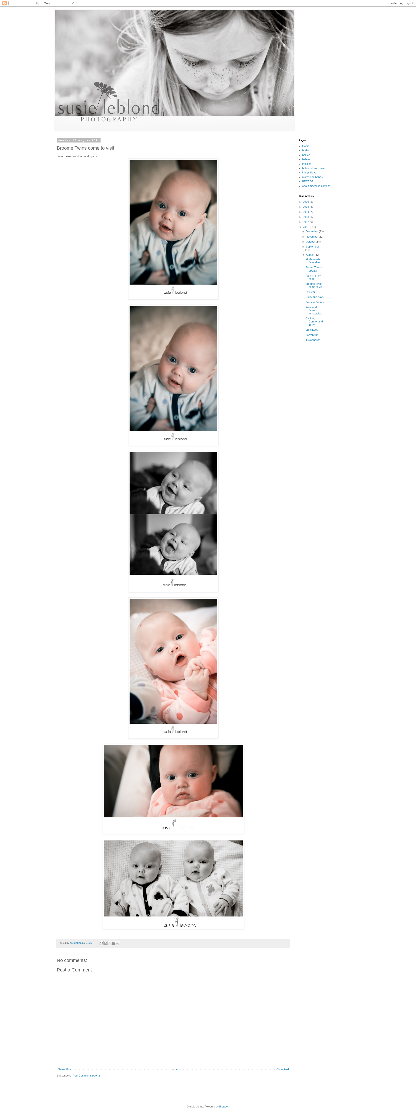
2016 (306, 201)
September (312, 246)
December (312, 231)
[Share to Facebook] (114, 943)
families (306, 163)
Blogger (223, 1106)
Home (174, 1069)
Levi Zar (310, 292)
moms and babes (312, 177)
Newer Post (65, 1069)
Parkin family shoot (313, 277)
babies (306, 159)
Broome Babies (315, 302)
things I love (309, 172)
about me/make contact (316, 186)
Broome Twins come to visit (314, 285)
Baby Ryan (312, 335)
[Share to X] (109, 943)
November (312, 236)
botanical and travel (313, 168)
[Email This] (101, 943)
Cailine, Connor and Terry (314, 321)
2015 (306, 206)
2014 (306, 212)
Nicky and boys (314, 297)
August (310, 254)
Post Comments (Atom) (86, 1075)
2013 (306, 217)
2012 (306, 221)
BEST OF (307, 181)
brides (306, 150)
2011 (306, 227)
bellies (306, 155)
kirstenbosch (313, 340)
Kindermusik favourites (313, 261)
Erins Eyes (312, 329)
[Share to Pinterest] (118, 943)
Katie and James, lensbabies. (314, 310)
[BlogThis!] (105, 943)
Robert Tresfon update (314, 269)
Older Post (282, 1069)
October (311, 241)
